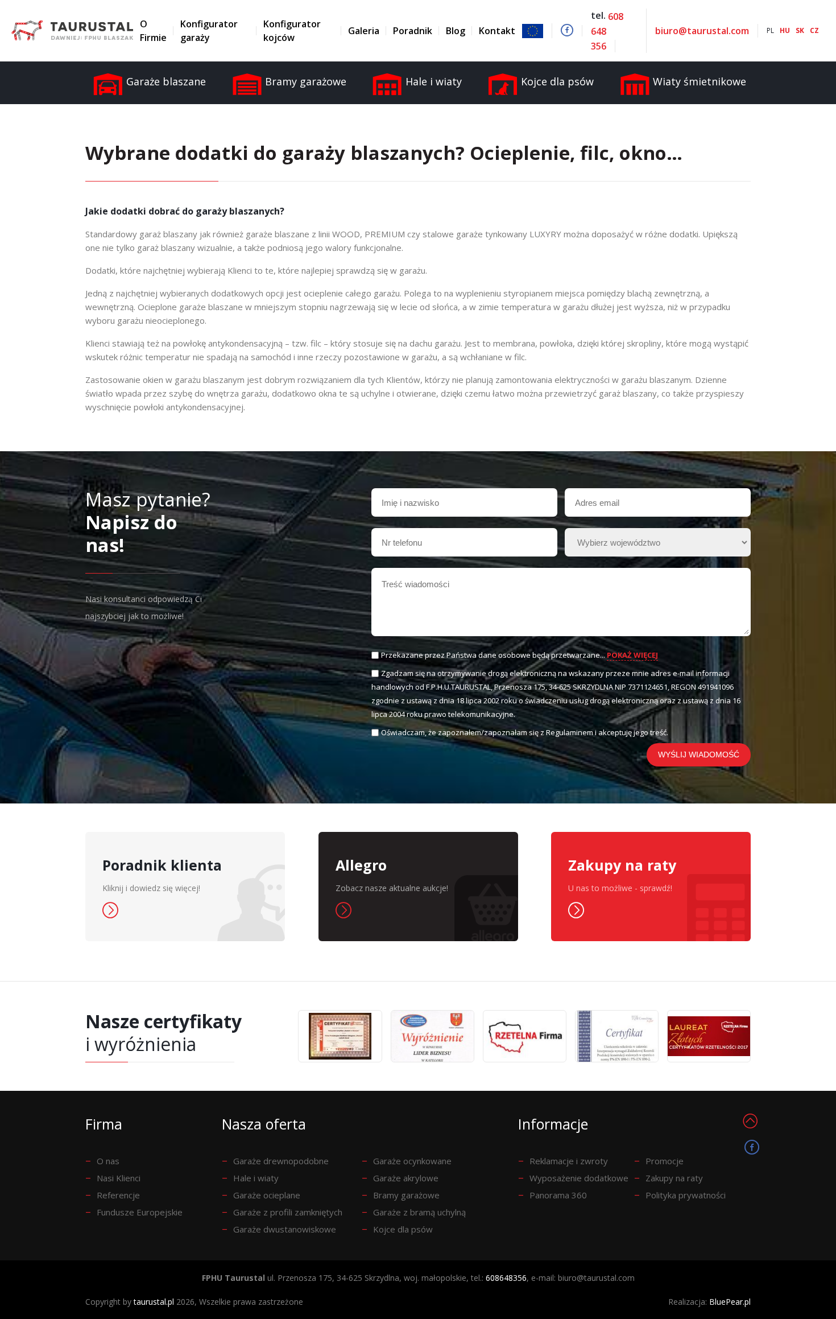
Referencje (118, 1195)
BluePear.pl (730, 1301)
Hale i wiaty (256, 1178)
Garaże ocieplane (266, 1195)
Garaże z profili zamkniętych (287, 1212)
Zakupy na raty (674, 1178)
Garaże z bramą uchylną (419, 1212)
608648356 (506, 1277)
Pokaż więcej (632, 655)
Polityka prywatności (685, 1195)
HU (785, 30)
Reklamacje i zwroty (568, 1161)
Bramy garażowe (406, 1195)
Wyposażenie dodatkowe (578, 1178)
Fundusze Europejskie (140, 1212)
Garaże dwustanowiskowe (284, 1229)
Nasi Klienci (118, 1178)
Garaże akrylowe (405, 1178)
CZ (814, 30)
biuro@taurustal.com (702, 30)
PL (770, 30)
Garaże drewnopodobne (281, 1161)
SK (800, 30)
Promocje (664, 1161)
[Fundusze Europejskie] (537, 30)
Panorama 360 (558, 1195)
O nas (108, 1161)
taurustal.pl (154, 1301)
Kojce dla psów (403, 1229)
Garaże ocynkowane (412, 1161)
